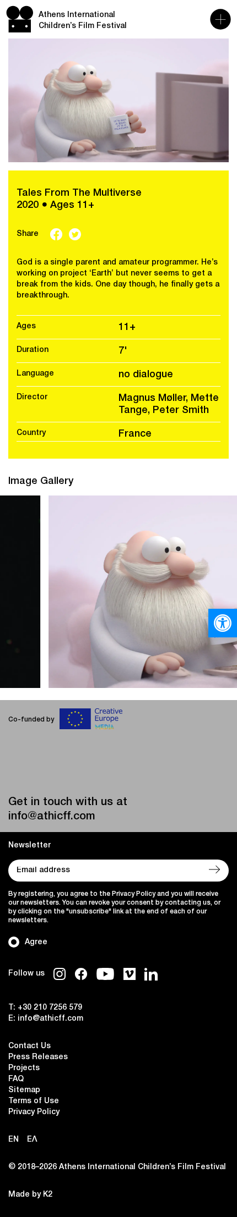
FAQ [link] (16, 1079)
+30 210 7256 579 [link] (50, 1007)
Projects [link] (24, 1068)
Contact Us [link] (29, 1046)
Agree (36, 942)
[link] (222, 623)
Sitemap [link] (24, 1090)
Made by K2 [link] (30, 1194)
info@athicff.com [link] (51, 817)
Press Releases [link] (38, 1057)
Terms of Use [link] (33, 1101)
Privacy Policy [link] (34, 1112)
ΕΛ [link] (32, 1139)
